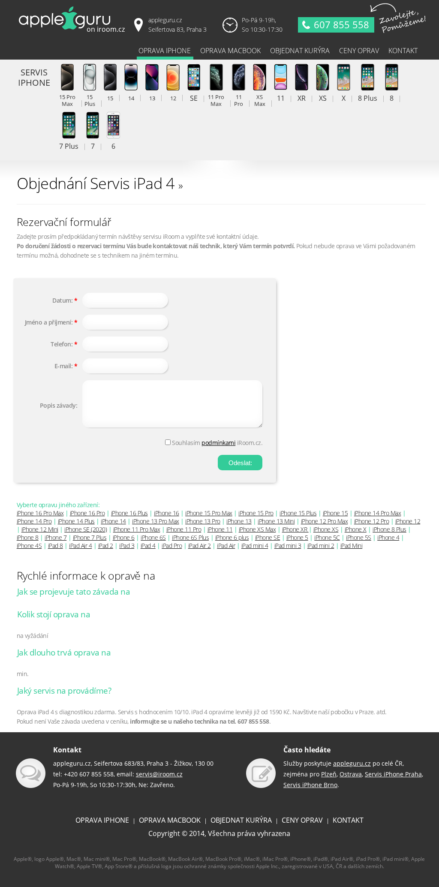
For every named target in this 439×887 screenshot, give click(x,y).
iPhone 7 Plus (90, 537)
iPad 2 (105, 545)
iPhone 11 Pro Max (136, 529)
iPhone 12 (408, 521)
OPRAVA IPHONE (102, 820)
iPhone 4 (388, 537)
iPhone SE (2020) (85, 529)
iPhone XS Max (257, 529)
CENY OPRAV (302, 820)
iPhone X (356, 529)
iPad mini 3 (287, 545)
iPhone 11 (220, 529)
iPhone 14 (113, 521)
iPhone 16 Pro (87, 513)
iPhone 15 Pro (256, 513)
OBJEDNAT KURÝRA (241, 820)
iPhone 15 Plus (298, 513)
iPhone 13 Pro (202, 521)
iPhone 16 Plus (129, 513)
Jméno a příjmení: (49, 322)
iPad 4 (148, 545)
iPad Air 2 (199, 545)
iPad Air (226, 545)
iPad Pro (172, 545)
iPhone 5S (358, 537)
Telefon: (61, 344)
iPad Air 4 (80, 545)
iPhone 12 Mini (39, 529)
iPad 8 (55, 545)
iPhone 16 (166, 513)
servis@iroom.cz (159, 774)
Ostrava (351, 774)
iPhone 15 (335, 513)
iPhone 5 (297, 537)
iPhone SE (267, 537)
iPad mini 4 (254, 545)
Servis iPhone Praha (393, 774)
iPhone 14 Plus (76, 521)
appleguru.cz (352, 763)
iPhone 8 (28, 537)
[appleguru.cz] (73, 32)
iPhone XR (295, 529)
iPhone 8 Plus (389, 529)
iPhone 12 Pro (371, 521)
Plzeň (329, 774)
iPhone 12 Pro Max (324, 521)
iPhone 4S (29, 545)
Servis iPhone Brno (310, 785)
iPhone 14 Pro (34, 521)
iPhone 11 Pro (183, 529)
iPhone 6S (153, 537)
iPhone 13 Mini (276, 521)
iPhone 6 (124, 537)
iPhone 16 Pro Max (40, 513)
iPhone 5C (327, 537)
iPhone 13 (239, 521)
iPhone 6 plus (232, 537)
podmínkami (218, 443)
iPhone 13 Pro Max (155, 521)
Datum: (62, 300)
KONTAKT (348, 820)
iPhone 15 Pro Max (208, 513)
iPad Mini (351, 545)
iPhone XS (326, 529)
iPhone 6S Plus (190, 537)
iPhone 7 (55, 537)
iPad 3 (126, 545)
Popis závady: (59, 405)
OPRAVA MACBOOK (170, 820)
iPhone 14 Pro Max (377, 513)
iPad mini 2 (320, 545)
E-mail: (63, 366)
